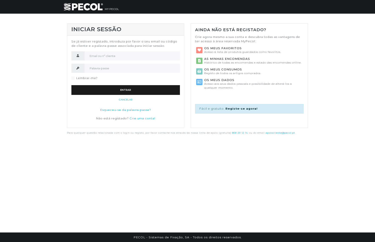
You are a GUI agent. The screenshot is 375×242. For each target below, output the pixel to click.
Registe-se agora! (241, 108)
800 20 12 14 (240, 133)
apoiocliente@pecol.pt (280, 133)
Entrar (125, 89)
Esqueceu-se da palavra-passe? (125, 110)
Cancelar (126, 99)
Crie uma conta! (142, 118)
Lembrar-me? (87, 78)
